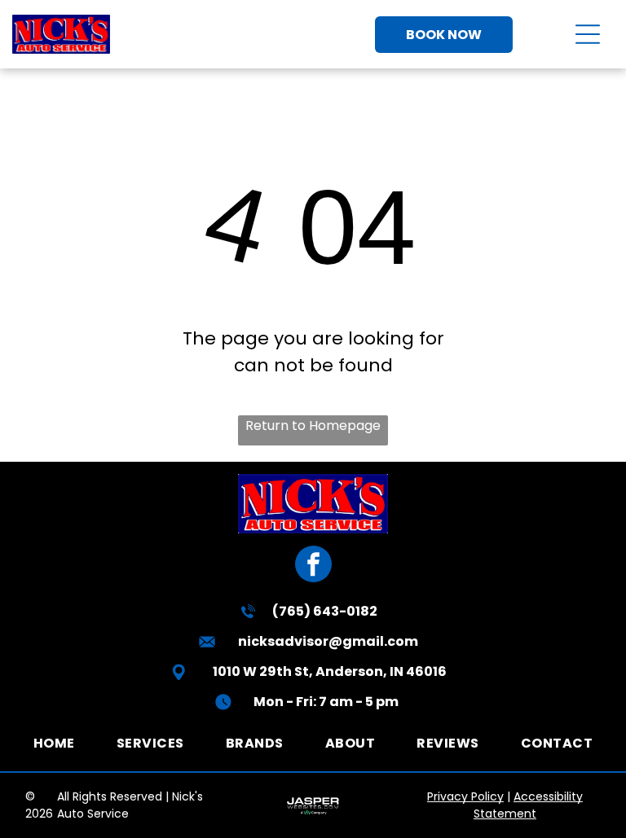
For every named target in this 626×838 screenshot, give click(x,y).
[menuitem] (54, 742)
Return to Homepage (313, 425)
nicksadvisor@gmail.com (328, 641)
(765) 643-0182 (324, 611)
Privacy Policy (465, 796)
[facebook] (313, 566)
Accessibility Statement (528, 805)
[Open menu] (587, 34)
